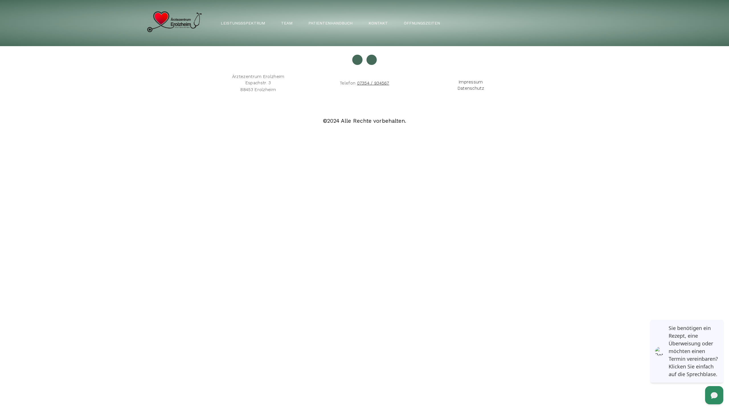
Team (286, 23)
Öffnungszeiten (422, 23)
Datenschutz (471, 88)
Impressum (471, 82)
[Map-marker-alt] (357, 60)
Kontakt (378, 23)
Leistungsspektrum (243, 23)
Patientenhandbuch (330, 23)
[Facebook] (371, 60)
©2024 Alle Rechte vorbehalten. (364, 121)
